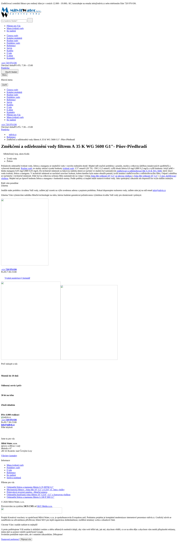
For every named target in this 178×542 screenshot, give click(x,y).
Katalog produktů (14, 38)
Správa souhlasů (14, 477)
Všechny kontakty (9, 455)
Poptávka (5, 68)
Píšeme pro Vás (13, 26)
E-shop (10, 55)
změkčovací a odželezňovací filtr (131, 171)
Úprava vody (12, 35)
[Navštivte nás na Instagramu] (2, 434)
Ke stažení (11, 31)
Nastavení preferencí (10, 539)
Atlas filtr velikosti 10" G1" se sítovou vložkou (111, 176)
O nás (9, 53)
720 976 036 (9, 63)
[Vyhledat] (30, 20)
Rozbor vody (12, 40)
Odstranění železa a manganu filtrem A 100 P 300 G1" (30, 497)
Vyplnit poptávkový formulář (17, 278)
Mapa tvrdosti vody (15, 28)
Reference (11, 45)
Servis (9, 48)
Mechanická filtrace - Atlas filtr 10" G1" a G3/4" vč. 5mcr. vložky (36, 489)
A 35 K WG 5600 (154, 171)
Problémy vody (13, 43)
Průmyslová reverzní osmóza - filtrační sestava (27, 492)
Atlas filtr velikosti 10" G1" (146, 176)
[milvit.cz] (21, 17)
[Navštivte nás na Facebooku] (2, 430)
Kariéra (10, 50)
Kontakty (11, 58)
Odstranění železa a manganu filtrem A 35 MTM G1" (30, 487)
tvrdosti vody (68, 168)
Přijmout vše (26, 539)
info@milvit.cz (159, 190)
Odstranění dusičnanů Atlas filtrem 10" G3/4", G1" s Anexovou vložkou (38, 494)
